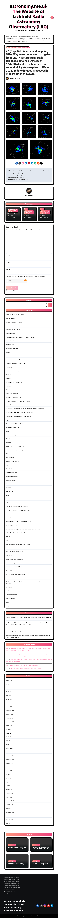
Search (29, 300)
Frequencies (9, 367)
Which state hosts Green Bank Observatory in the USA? (24, 665)
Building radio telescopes (12, 348)
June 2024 (8, 778)
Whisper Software (10, 598)
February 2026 (9, 703)
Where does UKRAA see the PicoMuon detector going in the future (23, 628)
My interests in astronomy (12, 461)
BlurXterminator (10, 345)
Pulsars (7, 495)
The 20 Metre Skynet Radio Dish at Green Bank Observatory (21, 563)
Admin (12, 78)
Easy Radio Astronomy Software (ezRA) (16, 363)
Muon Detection (10, 457)
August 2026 (9, 680)
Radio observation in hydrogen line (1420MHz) (18, 47)
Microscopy (8, 442)
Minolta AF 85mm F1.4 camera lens (15, 446)
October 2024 (9, 763)
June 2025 (8, 733)
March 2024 (9, 789)
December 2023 (10, 801)
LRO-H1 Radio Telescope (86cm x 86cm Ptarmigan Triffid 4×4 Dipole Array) (25, 408)
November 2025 (10, 714)
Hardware (8, 378)
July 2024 (8, 774)
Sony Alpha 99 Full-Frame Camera (14, 551)
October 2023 (9, 808)
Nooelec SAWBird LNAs (12, 476)
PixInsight (8, 488)
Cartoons (8, 352)
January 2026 (9, 707)
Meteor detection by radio (12, 435)
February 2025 (9, 748)
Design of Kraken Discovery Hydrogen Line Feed (18, 632)
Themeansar (40, 916)
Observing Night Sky (11, 480)
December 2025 (10, 710)
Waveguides (9, 587)
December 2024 (10, 756)
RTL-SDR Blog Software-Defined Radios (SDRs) (18, 510)
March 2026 (9, 699)
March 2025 (9, 744)
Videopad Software (10, 578)
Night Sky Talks (9, 469)
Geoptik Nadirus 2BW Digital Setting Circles (17, 371)
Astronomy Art (9, 326)
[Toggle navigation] (5, 18)
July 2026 (8, 684)
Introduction (9, 386)
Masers (26, 209)
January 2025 (9, 752)
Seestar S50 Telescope (12, 525)
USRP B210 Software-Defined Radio (15, 574)
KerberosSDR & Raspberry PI (13, 397)
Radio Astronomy (10, 499)
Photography (9, 484)
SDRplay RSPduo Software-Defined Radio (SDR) (18, 521)
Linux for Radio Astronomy (12, 405)
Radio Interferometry (11, 503)
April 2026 (8, 695)
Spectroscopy (9, 555)
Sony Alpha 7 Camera (11, 548)
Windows (8, 602)
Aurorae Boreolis (10, 341)
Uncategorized (9, 570)
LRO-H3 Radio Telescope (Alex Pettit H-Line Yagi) (19, 416)
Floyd (7, 659)
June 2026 (8, 688)
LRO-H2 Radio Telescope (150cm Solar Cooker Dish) (19, 412)
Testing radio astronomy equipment (14, 559)
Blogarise (33, 916)
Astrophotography (10, 333)
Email (7, 263)
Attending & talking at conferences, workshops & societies (20, 337)
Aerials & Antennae (10, 318)
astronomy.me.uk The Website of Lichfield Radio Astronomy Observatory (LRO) (28, 16)
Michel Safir (8, 439)
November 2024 (10, 759)
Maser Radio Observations (12, 427)
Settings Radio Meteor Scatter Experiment (16, 533)
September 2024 (10, 767)
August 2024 (9, 771)
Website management (11, 594)
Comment (9, 233)
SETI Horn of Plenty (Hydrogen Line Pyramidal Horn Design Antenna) (23, 529)
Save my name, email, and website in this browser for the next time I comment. (26, 276)
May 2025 (8, 737)
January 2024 (9, 797)
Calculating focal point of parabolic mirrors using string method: (25, 668)
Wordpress (8, 606)
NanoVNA (8, 465)
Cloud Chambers (10, 356)
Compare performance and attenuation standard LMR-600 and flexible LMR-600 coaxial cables (40, 173)
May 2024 (8, 782)
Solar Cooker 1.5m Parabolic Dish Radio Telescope (18, 544)
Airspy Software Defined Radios (14, 322)
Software (8, 536)
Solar (7, 540)
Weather (8, 591)
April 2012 (8, 823)
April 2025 (8, 740)
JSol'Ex (7, 390)
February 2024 (9, 793)
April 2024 (8, 786)
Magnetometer (9, 420)
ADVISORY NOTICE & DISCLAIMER (15, 314)
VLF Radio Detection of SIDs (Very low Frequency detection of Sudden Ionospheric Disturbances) (27, 582)
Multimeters (9, 454)
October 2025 (9, 718)
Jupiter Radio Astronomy (12, 393)
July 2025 (8, 729)
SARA (7, 514)
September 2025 (10, 722)
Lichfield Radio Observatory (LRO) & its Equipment (18, 401)
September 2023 (10, 812)
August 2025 (9, 725)
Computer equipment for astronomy (14, 360)
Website (8, 269)
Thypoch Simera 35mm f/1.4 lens (14, 567)
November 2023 (10, 804)
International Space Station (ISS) (14, 382)
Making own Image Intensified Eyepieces (16, 424)
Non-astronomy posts (11, 472)
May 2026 (8, 692)
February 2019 (9, 820)
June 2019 (8, 816)
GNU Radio (8, 375)
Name (8, 256)
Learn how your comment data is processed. (36, 291)
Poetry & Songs (10, 491)
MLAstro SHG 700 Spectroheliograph (15, 450)
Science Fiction (9, 518)
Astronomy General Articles (13, 329)
